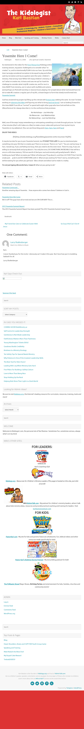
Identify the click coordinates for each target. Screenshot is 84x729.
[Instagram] (75, 2)
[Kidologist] (69, 2)
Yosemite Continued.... (10, 188)
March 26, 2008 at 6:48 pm (19, 245)
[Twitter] (72, 2)
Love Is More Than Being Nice (15, 373)
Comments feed (10, 610)
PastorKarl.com (11, 537)
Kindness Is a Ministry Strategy (15, 350)
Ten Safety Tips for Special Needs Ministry (19, 354)
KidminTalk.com (33, 503)
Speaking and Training (12, 648)
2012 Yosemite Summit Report (13, 206)
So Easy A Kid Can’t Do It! (70, 224)
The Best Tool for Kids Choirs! (14, 362)
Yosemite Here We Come (11, 197)
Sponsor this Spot (9, 293)
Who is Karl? (39, 679)
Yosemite (47, 60)
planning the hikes (18, 103)
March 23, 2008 (20, 60)
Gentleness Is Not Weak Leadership (17, 335)
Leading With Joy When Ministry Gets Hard (20, 366)
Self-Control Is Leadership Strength (17, 331)
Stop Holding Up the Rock (13, 377)
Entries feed (8, 606)
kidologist (8, 60)
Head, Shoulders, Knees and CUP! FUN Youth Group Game (25, 644)
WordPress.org (9, 614)
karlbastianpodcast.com (42, 509)
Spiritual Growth (38, 60)
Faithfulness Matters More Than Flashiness (20, 339)
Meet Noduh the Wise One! (14, 652)
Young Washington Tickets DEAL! (16, 343)
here (46, 128)
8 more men (50, 100)
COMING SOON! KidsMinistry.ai (15, 327)
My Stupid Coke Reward (12, 656)
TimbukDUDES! (9, 660)
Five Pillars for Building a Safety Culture (18, 370)
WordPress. (78, 688)
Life (8, 50)
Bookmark (8, 216)
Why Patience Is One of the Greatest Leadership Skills (23, 358)
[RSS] (81, 2)
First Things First (33, 65)
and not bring (54, 103)
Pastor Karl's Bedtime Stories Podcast (29, 560)
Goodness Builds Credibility (14, 347)
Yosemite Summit (8, 95)
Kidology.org (19, 394)
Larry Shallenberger (19, 242)
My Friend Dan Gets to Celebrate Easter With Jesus (20, 225)
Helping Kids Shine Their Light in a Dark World (21, 381)
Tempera (69, 688)
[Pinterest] (78, 2)
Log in (6, 602)
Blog (5, 640)
